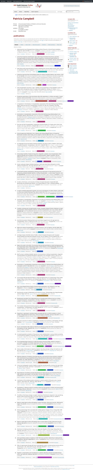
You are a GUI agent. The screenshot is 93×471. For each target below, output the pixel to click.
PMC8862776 (20, 149)
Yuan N (31, 294)
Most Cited (28, 44)
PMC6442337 (36, 240)
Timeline (44, 44)
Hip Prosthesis (71, 25)
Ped (39, 161)
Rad (39, 392)
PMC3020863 (57, 375)
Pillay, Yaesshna (73, 68)
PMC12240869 (51, 52)
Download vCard (22, 31)
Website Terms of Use (66, 469)
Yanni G (38, 158)
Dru (40, 196)
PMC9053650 (29, 159)
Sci (43, 85)
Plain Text (59, 44)
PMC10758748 (48, 92)
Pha (59, 196)
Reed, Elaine (73, 40)
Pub (48, 346)
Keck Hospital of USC (17, 1)
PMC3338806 (49, 337)
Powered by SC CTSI (88, 1)
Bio (38, 85)
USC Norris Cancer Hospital (29, 1)
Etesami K (30, 158)
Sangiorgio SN (53, 350)
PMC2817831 (29, 390)
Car (39, 217)
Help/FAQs (26, 11)
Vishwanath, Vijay (73, 71)
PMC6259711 (20, 282)
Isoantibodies (71, 26)
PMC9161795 (24, 139)
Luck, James (73, 43)
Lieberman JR (30, 448)
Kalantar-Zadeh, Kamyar (73, 53)
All (40, 101)
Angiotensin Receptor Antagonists (73, 28)
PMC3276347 (32, 383)
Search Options (34, 11)
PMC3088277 (56, 360)
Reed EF (20, 109)
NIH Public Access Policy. (55, 466)
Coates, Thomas (73, 67)
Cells (59, 295)
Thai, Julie (72, 69)
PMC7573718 (32, 186)
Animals (59, 418)
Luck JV (38, 294)
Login (16, 14)
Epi (39, 346)
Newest (16, 44)
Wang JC (50, 446)
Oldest (21, 44)
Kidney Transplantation (73, 22)
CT (57, 65)
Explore (71, 30)
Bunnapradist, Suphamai (73, 56)
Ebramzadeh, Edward (73, 38)
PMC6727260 (20, 230)
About (20, 11)
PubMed (23, 54)
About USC (9, 1)
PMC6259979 (33, 249)
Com (43, 435)
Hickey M (19, 108)
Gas (49, 196)
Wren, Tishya (73, 42)
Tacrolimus (70, 24)
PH (70, 101)
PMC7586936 (43, 203)
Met (39, 384)
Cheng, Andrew (73, 65)
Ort (39, 251)
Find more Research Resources (72, 5)
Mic (40, 377)
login (42, 40)
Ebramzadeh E (46, 280)
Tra (40, 54)
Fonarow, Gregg (74, 51)
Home (15, 11)
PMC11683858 (20, 64)
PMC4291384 (48, 316)
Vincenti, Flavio (74, 58)
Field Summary (51, 44)
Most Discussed (36, 44)
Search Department (73, 72)
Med (41, 71)
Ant (42, 318)
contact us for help (18, 41)
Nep (40, 140)
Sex (44, 457)
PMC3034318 (54, 433)
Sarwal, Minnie (74, 59)
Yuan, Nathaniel (74, 36)
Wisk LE (20, 368)
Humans (53, 54)
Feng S (52, 201)
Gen (41, 130)
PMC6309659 (42, 260)
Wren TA (58, 381)
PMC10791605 (20, 83)
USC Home (3, 1)
